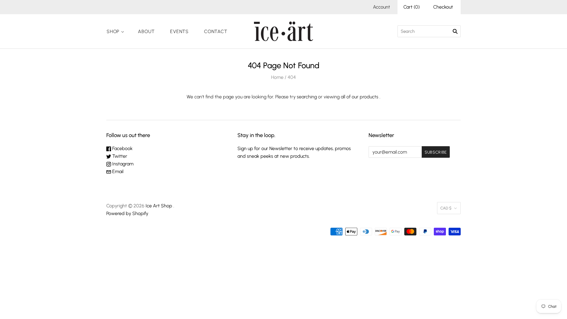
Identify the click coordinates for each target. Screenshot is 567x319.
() (411, 7)
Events (179, 31)
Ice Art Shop (159, 206)
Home (277, 77)
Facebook (122, 148)
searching (307, 97)
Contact (215, 31)
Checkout (443, 7)
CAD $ (446, 208)
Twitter (119, 156)
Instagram (122, 164)
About (146, 31)
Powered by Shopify (127, 213)
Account (381, 7)
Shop (113, 31)
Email (117, 171)
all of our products (359, 97)
